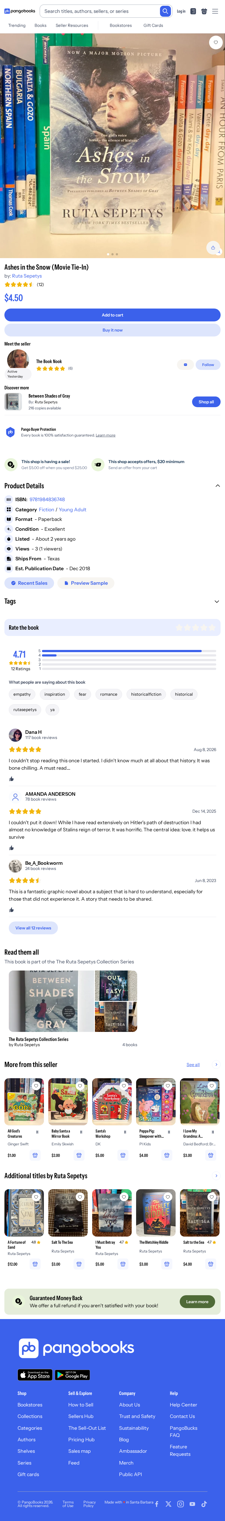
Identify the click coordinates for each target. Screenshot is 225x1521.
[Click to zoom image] (112, 145)
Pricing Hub (81, 1439)
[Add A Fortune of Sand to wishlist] (36, 1196)
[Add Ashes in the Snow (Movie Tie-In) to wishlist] (216, 42)
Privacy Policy (89, 1504)
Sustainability (134, 1428)
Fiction (46, 509)
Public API (130, 1474)
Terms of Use (68, 1504)
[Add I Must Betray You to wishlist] (124, 1196)
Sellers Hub (81, 1416)
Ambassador (133, 1451)
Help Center (183, 1405)
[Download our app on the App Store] (35, 1375)
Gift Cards (153, 25)
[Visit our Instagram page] (180, 1504)
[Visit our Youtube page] (192, 1504)
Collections (30, 1416)
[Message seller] (185, 364)
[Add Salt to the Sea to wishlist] (211, 1196)
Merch (126, 1463)
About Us (129, 1405)
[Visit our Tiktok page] (204, 1504)
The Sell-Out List (87, 1428)
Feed (74, 1463)
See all (193, 1064)
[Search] (165, 11)
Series (24, 1463)
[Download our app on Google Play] (72, 1375)
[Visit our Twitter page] (168, 1504)
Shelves (26, 1451)
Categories (30, 1428)
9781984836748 (47, 499)
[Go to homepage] (19, 11)
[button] (112, 486)
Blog (124, 1439)
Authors (26, 1439)
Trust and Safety (137, 1416)
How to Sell (80, 1405)
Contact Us (182, 1416)
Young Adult (72, 509)
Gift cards (28, 1474)
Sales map (79, 1451)
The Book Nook (49, 361)
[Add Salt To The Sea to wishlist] (80, 1196)
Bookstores (121, 25)
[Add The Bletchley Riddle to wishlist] (168, 1196)
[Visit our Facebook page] (156, 1504)
